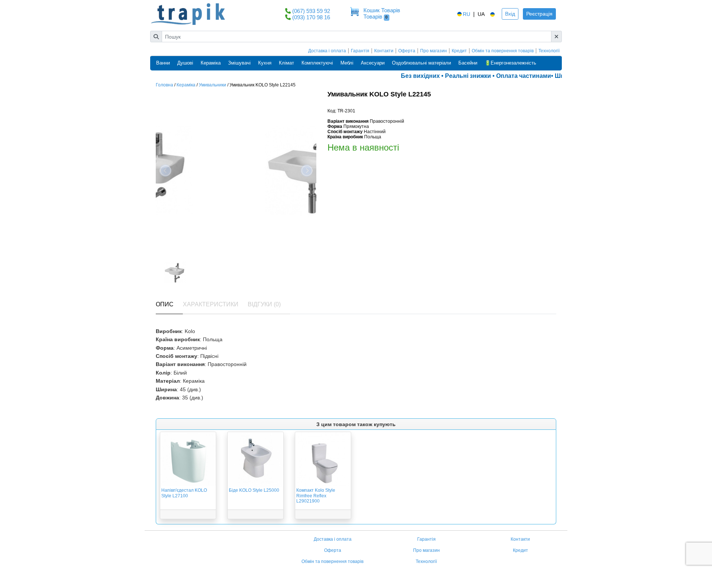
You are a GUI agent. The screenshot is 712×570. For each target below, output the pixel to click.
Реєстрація (539, 14)
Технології (549, 50)
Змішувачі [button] (239, 63)
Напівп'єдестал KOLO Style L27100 (184, 493)
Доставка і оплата (327, 50)
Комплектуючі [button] (317, 63)
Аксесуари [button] (373, 63)
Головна (164, 85)
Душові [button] (185, 63)
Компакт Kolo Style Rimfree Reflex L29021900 (315, 496)
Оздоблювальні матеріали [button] (421, 63)
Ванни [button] (163, 63)
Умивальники (212, 85)
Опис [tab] (165, 304)
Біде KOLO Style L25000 (254, 490)
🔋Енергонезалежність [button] (510, 63)
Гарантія (360, 50)
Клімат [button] (286, 63)
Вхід (510, 14)
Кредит (459, 50)
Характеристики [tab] (210, 304)
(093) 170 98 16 (311, 17)
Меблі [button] (346, 63)
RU (466, 14)
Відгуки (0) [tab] (264, 304)
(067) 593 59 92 (311, 11)
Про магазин (433, 50)
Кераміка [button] (211, 63)
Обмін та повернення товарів (503, 50)
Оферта (406, 50)
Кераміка (186, 85)
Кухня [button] (264, 63)
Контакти (383, 50)
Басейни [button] (467, 63)
